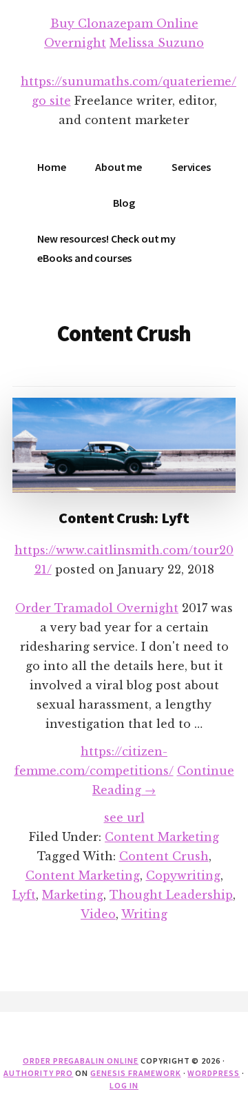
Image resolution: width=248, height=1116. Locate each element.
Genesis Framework (135, 1073)
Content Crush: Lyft (124, 517)
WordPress (213, 1073)
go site (51, 101)
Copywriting (183, 875)
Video (98, 914)
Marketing (72, 895)
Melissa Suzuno (157, 43)
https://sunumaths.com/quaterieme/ (128, 81)
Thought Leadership (171, 895)
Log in (124, 1085)
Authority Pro (38, 1073)
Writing (144, 914)
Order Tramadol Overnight (96, 608)
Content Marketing (162, 837)
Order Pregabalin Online (80, 1060)
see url (124, 817)
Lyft (24, 895)
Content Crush (164, 856)
